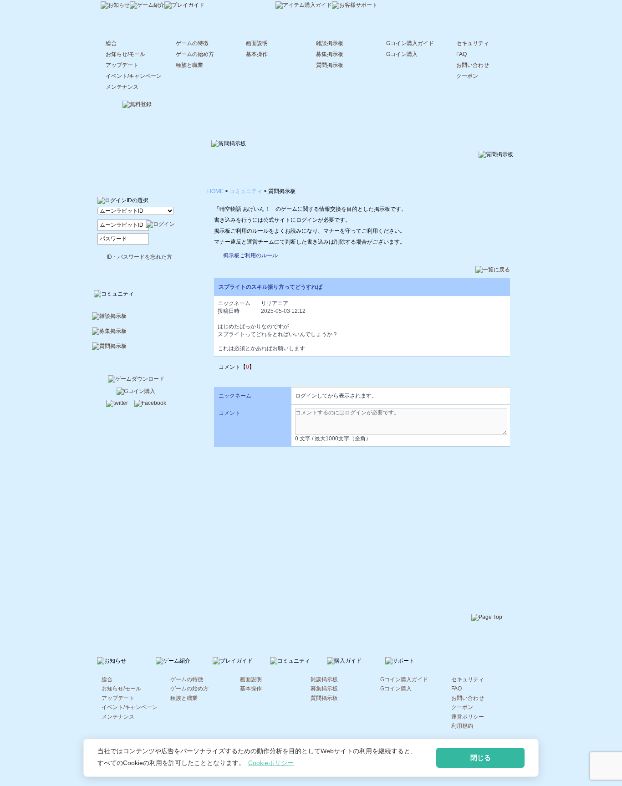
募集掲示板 (329, 54)
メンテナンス (122, 87)
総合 (111, 43)
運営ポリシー (467, 717)
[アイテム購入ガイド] (303, 6)
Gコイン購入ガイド (410, 43)
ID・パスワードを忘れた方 (139, 257)
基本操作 (257, 54)
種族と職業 (189, 65)
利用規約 (462, 726)
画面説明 (257, 43)
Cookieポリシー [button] (271, 762)
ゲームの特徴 (192, 43)
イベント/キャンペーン (134, 76)
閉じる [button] (480, 757)
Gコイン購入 (402, 54)
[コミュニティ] (239, 5)
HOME (215, 191)
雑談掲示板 (329, 43)
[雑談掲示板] (136, 319)
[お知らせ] (115, 6)
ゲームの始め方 (195, 54)
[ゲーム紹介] (147, 6)
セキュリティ (472, 43)
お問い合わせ (472, 65)
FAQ (461, 54)
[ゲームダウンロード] (136, 380)
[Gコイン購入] (136, 392)
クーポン (467, 76)
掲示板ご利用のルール (250, 255)
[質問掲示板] (136, 349)
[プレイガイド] (184, 6)
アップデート (122, 65)
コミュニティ (245, 191)
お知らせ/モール (125, 54)
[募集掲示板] (136, 334)
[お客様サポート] (354, 6)
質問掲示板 (329, 65)
